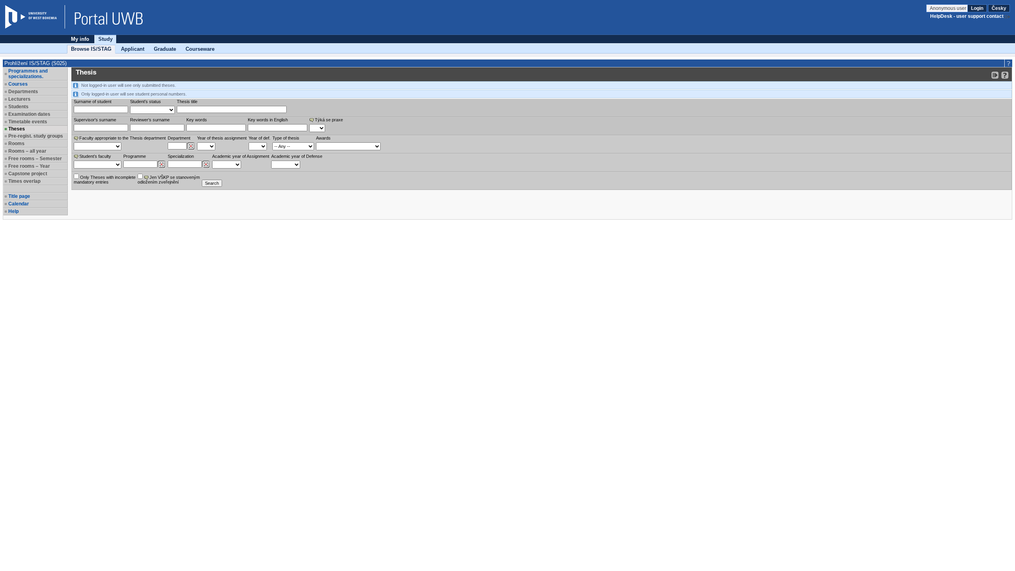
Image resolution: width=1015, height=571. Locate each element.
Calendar (18, 204)
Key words (196, 119)
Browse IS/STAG (91, 49)
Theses (16, 129)
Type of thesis (285, 138)
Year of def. (259, 138)
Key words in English (268, 119)
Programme (134, 156)
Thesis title (187, 101)
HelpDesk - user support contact (967, 16)
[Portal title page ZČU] (104, 17)
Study (105, 39)
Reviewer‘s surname (150, 119)
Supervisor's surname (95, 119)
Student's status (145, 101)
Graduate (165, 49)
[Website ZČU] (35, 17)
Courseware (200, 49)
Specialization (181, 156)
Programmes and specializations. (28, 73)
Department (179, 138)
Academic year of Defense (296, 156)
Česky (999, 8)
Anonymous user (948, 8)
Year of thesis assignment (222, 138)
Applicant (132, 49)
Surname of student (92, 101)
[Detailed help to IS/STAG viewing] (1005, 75)
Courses (18, 84)
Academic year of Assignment (240, 156)
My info (80, 39)
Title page (19, 196)
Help (13, 211)
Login (977, 8)
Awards (323, 138)
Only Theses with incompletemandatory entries (105, 179)
